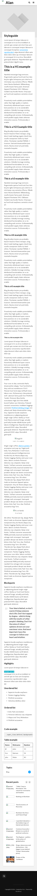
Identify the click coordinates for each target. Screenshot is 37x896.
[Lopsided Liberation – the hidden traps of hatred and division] (10, 823)
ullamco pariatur (24, 446)
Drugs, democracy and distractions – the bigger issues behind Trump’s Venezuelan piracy (23, 849)
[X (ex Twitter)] (4, 876)
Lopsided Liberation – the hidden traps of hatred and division (23, 823)
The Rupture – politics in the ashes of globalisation (23, 839)
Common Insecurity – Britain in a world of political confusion (23, 831)
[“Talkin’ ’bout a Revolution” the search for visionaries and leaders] (10, 787)
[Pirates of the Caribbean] (10, 859)
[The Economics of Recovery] (10, 806)
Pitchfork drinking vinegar (21, 408)
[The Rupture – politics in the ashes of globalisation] (10, 838)
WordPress (18, 891)
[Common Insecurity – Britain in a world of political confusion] (10, 830)
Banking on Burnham (23, 796)
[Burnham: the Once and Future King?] (10, 815)
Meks (23, 889)
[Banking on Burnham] (10, 798)
